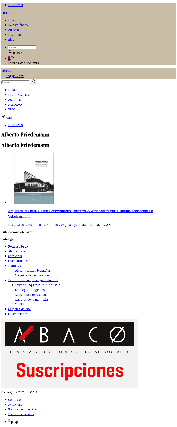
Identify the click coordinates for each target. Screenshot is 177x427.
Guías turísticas (19, 261)
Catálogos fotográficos (30, 289)
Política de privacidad (23, 409)
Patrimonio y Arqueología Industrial (67, 224)
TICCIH (19, 304)
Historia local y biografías (33, 270)
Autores (13, 30)
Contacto (14, 399)
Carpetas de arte (19, 309)
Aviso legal (15, 404)
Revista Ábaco (18, 25)
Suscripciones (18, 314)
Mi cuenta (15, 5)
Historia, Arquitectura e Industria (37, 285)
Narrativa (14, 265)
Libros (12, 20)
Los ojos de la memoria (24, 224)
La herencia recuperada (31, 294)
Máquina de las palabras (32, 275)
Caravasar (15, 256)
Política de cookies (21, 414)
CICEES (6, 12)
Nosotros (14, 34)
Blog (11, 39)
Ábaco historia (18, 251)
